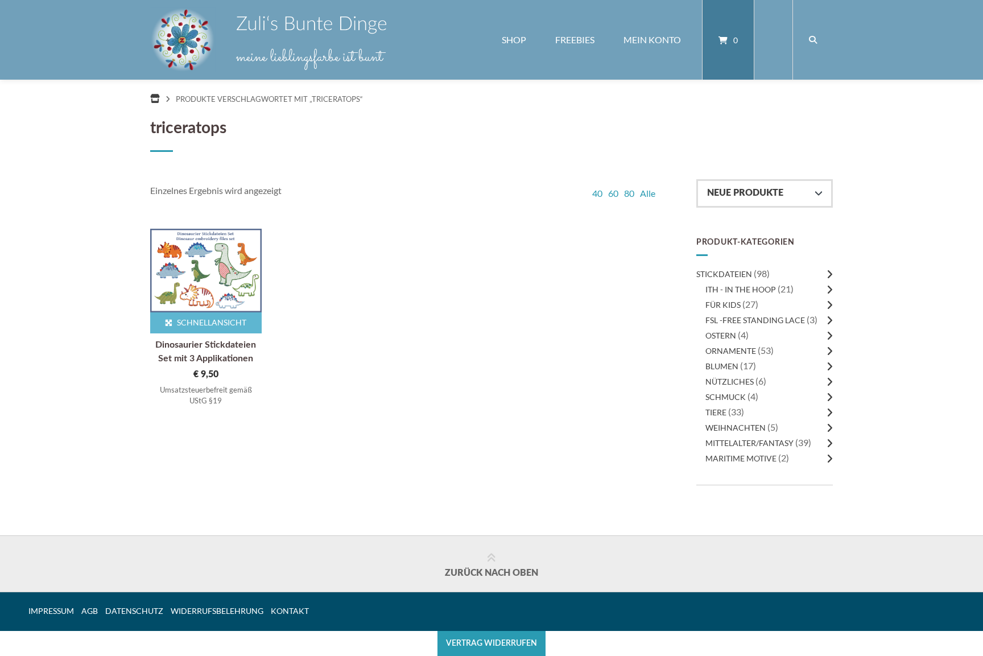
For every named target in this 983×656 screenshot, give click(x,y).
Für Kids (723, 305)
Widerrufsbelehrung (217, 611)
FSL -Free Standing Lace (755, 320)
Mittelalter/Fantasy (749, 443)
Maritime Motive (741, 458)
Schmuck (725, 397)
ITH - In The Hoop (740, 289)
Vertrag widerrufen (491, 643)
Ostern (720, 335)
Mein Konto (652, 39)
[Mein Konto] (773, 40)
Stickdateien (724, 274)
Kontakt (290, 611)
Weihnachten (735, 427)
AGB (89, 611)
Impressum (51, 611)
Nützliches (729, 381)
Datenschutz (134, 611)
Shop (514, 39)
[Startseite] (268, 40)
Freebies (574, 39)
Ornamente (730, 351)
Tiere (715, 412)
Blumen (721, 366)
